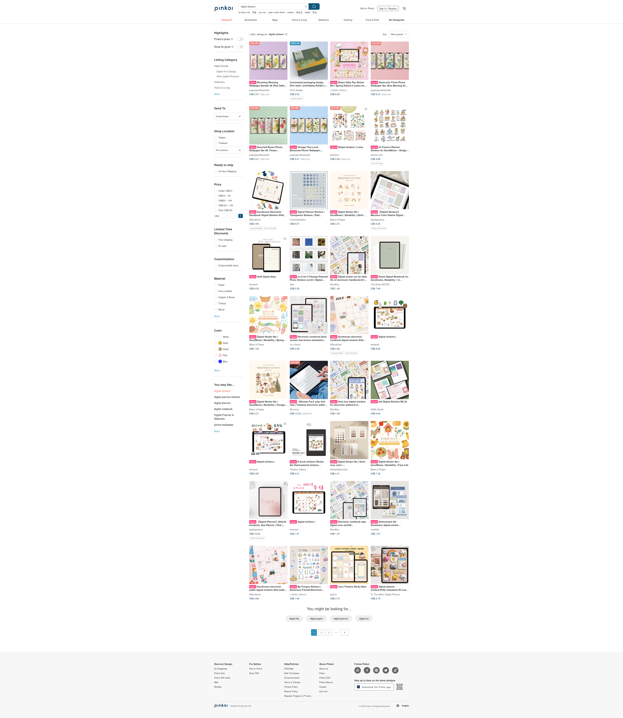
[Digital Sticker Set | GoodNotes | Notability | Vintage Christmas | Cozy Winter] (268, 380)
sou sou (262, 12)
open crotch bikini (276, 12)
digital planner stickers (227, 397)
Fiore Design (296, 90)
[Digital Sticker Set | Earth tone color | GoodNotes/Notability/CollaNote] (349, 440)
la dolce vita (244, 12)
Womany (294, 409)
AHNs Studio (377, 409)
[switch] (228, 39)
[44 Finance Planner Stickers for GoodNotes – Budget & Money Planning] (390, 125)
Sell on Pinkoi (367, 8)
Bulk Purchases (291, 673)
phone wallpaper (223, 425)
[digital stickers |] (390, 315)
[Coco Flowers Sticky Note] (349, 565)
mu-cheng (295, 344)
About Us (323, 669)
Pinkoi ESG (324, 678)
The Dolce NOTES (380, 284)
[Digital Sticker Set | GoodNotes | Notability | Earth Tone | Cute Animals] (349, 190)
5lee (292, 284)
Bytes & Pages (337, 219)
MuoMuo (334, 284)
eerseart (334, 154)
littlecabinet (255, 219)
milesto (290, 12)
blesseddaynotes (339, 469)
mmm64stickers (298, 219)
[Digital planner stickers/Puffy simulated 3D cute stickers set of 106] (390, 565)
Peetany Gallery (298, 469)
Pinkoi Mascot (326, 682)
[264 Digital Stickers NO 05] (390, 380)
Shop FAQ (254, 673)
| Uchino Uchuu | (338, 90)
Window (217, 687)
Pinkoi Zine (219, 673)
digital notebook (223, 409)
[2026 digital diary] (268, 255)
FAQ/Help (288, 669)
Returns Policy (291, 691)
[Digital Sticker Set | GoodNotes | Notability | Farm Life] (390, 440)
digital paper (316, 618)
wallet (307, 12)
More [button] (217, 94)
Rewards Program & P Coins (297, 696)
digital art (364, 618)
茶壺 (314, 12)
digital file (294, 618)
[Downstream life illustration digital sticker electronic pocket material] (390, 500)
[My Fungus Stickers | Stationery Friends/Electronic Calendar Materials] (309, 565)
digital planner (222, 403)
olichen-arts (377, 154)
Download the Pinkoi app (376, 687)
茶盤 (254, 12)
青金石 (299, 12)
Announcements (291, 678)
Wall (216, 682)
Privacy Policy (291, 687)
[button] (240, 216)
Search (314, 6)
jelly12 (333, 594)
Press (322, 673)
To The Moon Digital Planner (385, 594)
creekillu (375, 529)
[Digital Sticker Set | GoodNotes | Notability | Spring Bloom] (268, 315)
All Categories (220, 669)
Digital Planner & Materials (224, 417)
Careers (323, 687)
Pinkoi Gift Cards (222, 678)
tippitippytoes (377, 219)
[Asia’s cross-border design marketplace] (223, 8)
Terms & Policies (292, 682)
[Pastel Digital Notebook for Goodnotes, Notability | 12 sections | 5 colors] (390, 255)
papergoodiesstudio (259, 90)
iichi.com (323, 691)
